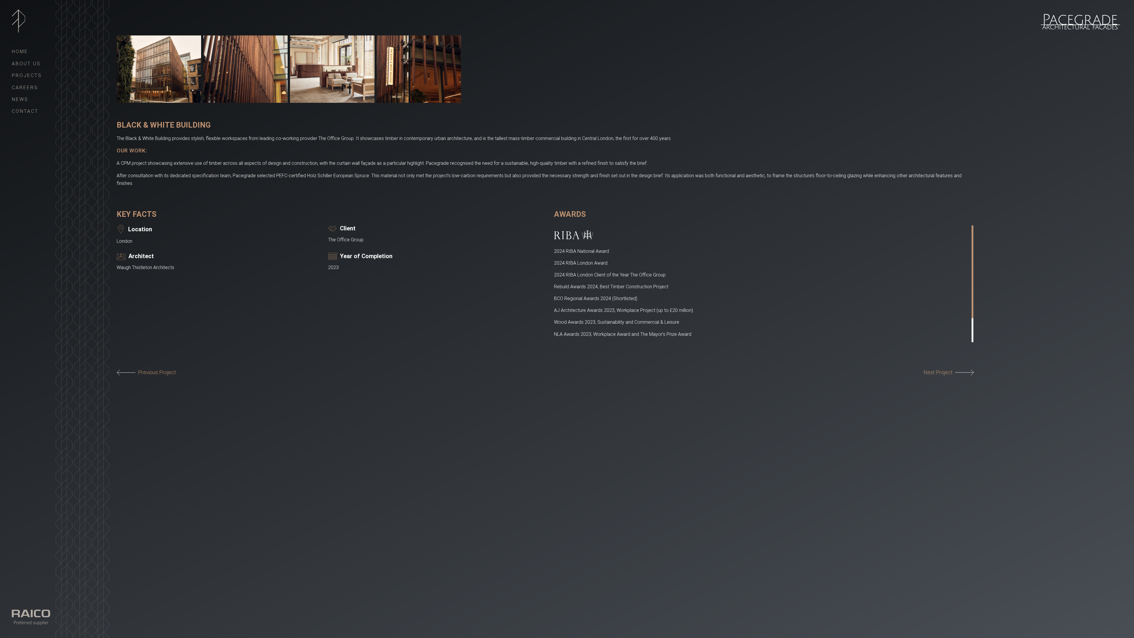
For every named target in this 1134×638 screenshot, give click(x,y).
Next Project (938, 372)
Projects (27, 75)
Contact (25, 111)
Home (20, 51)
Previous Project (157, 372)
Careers (25, 87)
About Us (26, 63)
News (20, 99)
